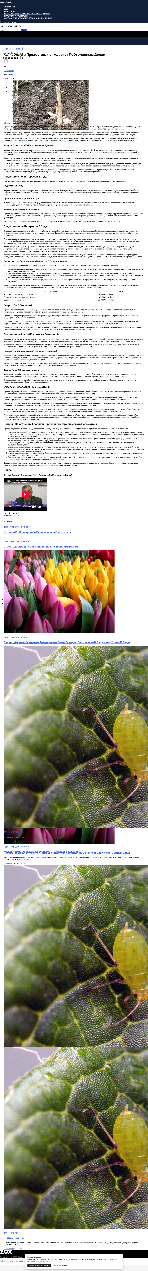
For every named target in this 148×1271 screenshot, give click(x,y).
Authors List (9, 7)
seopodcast (9, 71)
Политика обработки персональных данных (27, 14)
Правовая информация (16, 16)
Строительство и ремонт (21, 57)
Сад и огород (14, 79)
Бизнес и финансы (18, 68)
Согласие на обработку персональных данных (28, 18)
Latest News (9, 11)
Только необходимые (60, 1265)
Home (6, 9)
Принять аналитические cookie (39, 1265)
